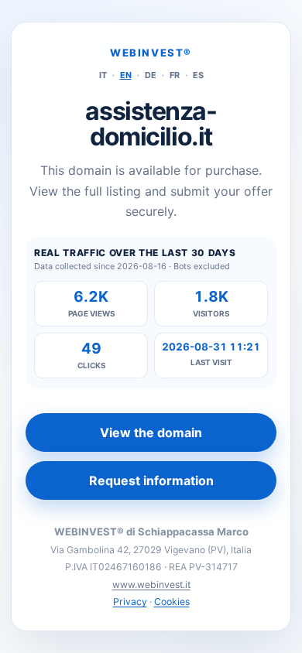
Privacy (130, 601)
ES (198, 75)
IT (103, 75)
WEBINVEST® (151, 52)
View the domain (151, 432)
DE (150, 75)
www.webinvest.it (151, 584)
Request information (151, 480)
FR (175, 75)
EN (126, 75)
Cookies (172, 601)
